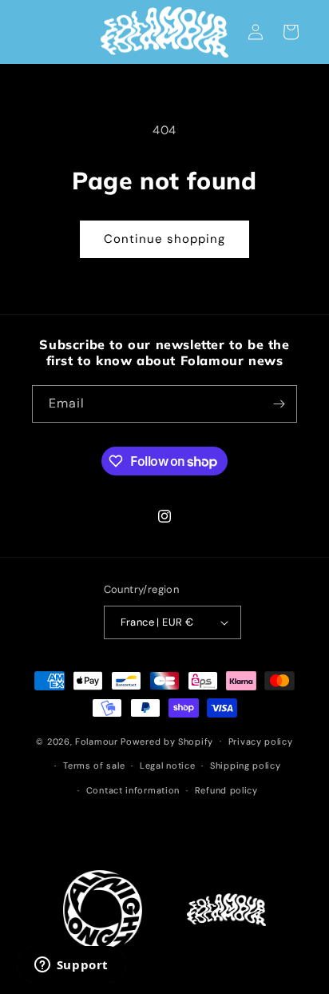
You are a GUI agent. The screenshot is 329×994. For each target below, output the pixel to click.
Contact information (133, 790)
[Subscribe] (278, 404)
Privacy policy (260, 741)
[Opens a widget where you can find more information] (71, 966)
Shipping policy (245, 765)
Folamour (96, 740)
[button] (290, 32)
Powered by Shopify (167, 740)
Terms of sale (94, 765)
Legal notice (167, 765)
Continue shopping (164, 239)
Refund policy (226, 790)
